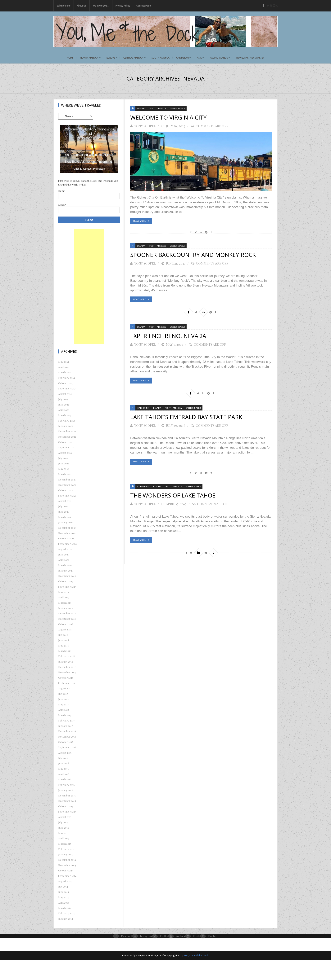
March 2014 (64, 908)
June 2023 (63, 404)
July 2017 (63, 693)
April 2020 (64, 559)
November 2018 (67, 618)
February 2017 (66, 720)
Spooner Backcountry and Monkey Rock (193, 255)
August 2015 (64, 816)
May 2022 (63, 468)
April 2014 (63, 902)
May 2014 (63, 897)
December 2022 (67, 431)
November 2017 (67, 672)
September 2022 (67, 447)
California (143, 407)
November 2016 (67, 736)
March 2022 (64, 474)
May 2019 (63, 592)
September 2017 (67, 683)
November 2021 (67, 484)
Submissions (63, 5)
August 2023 (65, 393)
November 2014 (67, 865)
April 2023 (63, 409)
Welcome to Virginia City (168, 117)
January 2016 (65, 790)
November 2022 (67, 436)
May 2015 (63, 833)
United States (177, 108)
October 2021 (65, 490)
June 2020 (63, 554)
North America (89, 57)
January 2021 (65, 522)
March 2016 (64, 779)
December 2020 (67, 527)
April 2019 (63, 597)
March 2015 (64, 843)
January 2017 (65, 725)
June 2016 (63, 763)
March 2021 (64, 517)
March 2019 (64, 602)
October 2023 (65, 383)
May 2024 (63, 361)
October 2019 (65, 581)
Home (70, 57)
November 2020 (67, 533)
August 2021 (64, 500)
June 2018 (63, 640)
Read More (139, 221)
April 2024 (63, 367)
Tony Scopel (145, 126)
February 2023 (66, 420)
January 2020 (65, 570)
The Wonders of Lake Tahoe (172, 495)
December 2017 (67, 666)
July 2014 (63, 886)
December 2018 (67, 613)
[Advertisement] (89, 286)
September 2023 (67, 388)
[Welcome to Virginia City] (201, 161)
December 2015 (67, 795)
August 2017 (64, 688)
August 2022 (65, 452)
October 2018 (65, 624)
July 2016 (63, 758)
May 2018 (63, 645)
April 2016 (63, 774)
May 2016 (63, 768)
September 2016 (67, 747)
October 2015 (65, 806)
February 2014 (66, 913)
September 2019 (67, 586)
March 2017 (64, 715)
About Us (81, 5)
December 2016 (67, 731)
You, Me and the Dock (196, 955)
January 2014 (65, 918)
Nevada (141, 108)
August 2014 (65, 881)
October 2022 (65, 442)
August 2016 (65, 752)
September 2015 (67, 811)
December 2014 (67, 859)
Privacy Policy (123, 5)
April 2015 (63, 838)
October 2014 (65, 870)
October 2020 (66, 538)
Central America (133, 57)
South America (161, 57)
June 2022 (63, 463)
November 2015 (67, 800)
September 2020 (67, 543)
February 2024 (66, 377)
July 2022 (63, 458)
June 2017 (63, 699)
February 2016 (66, 784)
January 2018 (65, 661)
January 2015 (65, 854)
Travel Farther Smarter (250, 57)
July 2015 (63, 822)
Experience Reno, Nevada (168, 336)
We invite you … (101, 5)
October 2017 (65, 677)
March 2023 (64, 415)
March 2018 (64, 650)
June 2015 (63, 827)
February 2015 (66, 849)
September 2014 (67, 875)
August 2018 (65, 629)
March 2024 (64, 372)
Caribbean (182, 57)
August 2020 (65, 549)
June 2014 (63, 891)
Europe (111, 57)
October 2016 (65, 741)
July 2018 (63, 634)
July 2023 (63, 399)
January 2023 (65, 425)
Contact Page (143, 5)
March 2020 (65, 565)
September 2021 (67, 495)
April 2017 (63, 709)
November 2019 (67, 575)
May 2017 (63, 704)
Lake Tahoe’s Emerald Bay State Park (186, 417)
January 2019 (65, 608)
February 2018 (66, 656)
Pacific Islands (219, 57)
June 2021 (63, 511)
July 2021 (63, 506)
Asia (199, 57)
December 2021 (67, 479)
